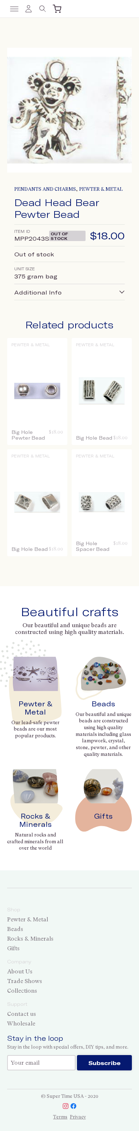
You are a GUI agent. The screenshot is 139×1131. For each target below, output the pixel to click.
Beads (103, 704)
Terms (60, 1117)
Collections (22, 990)
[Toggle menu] (14, 9)
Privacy (78, 1117)
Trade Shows (24, 981)
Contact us (21, 1013)
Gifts (103, 816)
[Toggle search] (43, 9)
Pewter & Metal (101, 189)
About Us (19, 971)
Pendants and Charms (45, 189)
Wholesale (21, 1023)
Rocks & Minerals (35, 820)
